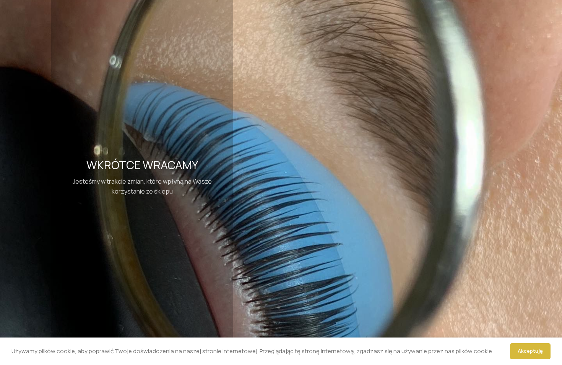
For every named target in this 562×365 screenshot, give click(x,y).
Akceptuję (530, 350)
